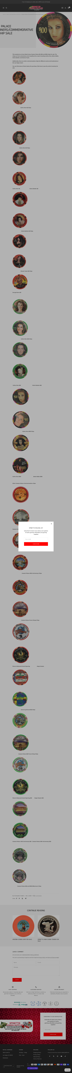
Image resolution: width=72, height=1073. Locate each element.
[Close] (51, 523)
